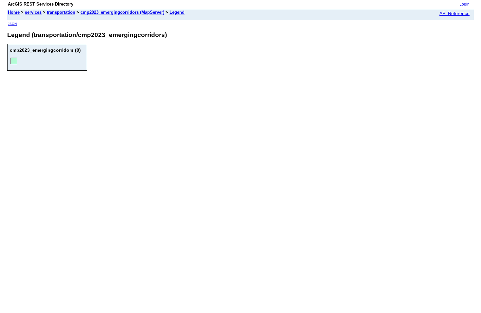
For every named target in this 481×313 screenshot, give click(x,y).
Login (464, 4)
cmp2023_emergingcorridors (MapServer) (122, 12)
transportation (61, 12)
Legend (177, 12)
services (33, 12)
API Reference (454, 13)
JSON (12, 24)
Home (14, 12)
